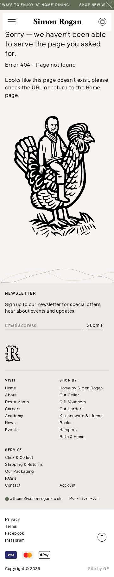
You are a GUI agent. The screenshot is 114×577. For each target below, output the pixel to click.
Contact (13, 486)
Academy (14, 416)
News (10, 423)
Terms (11, 527)
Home (10, 388)
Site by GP (98, 569)
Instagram (15, 541)
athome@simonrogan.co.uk (36, 499)
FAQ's (10, 479)
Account (68, 486)
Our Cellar (69, 395)
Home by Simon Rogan (81, 388)
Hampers (68, 430)
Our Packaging (19, 472)
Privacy (12, 520)
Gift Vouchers (73, 402)
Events (11, 430)
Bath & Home (72, 437)
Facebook (14, 534)
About (11, 395)
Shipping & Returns (24, 465)
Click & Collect (19, 458)
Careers (13, 409)
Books (66, 423)
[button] (12, 22)
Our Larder (70, 409)
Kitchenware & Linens (81, 416)
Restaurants (17, 402)
